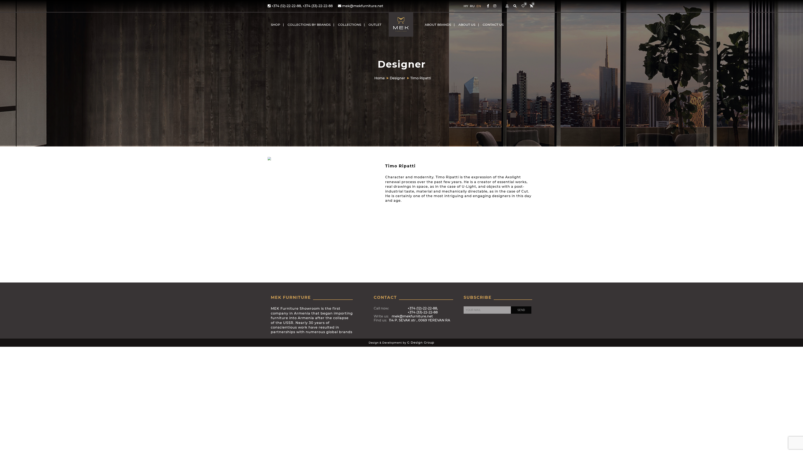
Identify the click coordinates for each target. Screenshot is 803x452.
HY (466, 6)
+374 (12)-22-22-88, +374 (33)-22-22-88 (302, 6)
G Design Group (420, 342)
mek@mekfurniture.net (362, 6)
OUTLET (374, 25)
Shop (275, 25)
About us (466, 25)
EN (478, 6)
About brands (438, 25)
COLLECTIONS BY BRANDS (309, 25)
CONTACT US (493, 25)
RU (473, 6)
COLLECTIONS (349, 25)
